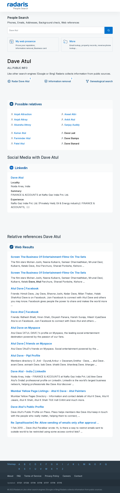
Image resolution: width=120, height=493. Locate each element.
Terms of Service (32, 476)
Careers (67, 476)
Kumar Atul (20, 133)
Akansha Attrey (22, 124)
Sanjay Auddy (72, 124)
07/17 (46, 483)
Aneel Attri (70, 114)
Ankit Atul (69, 119)
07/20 (26, 483)
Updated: (11, 483)
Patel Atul (19, 143)
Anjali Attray (21, 119)
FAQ (19, 476)
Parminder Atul (22, 138)
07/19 (33, 483)
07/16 (52, 483)
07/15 (59, 483)
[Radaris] (17, 4)
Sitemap (11, 464)
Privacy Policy (52, 476)
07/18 (39, 483)
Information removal (60, 81)
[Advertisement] (60, 93)
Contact (78, 476)
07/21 (19, 483)
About (10, 476)
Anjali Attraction (23, 114)
